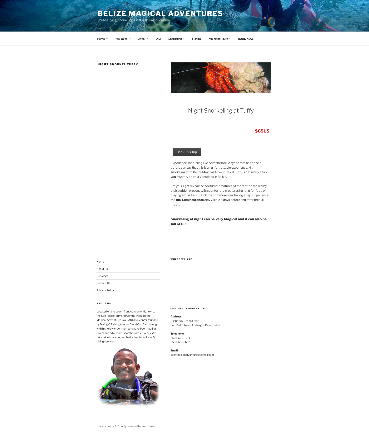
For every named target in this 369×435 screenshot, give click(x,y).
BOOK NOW (245, 38)
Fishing (196, 38)
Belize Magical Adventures (160, 13)
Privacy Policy (105, 290)
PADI (158, 38)
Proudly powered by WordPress (136, 426)
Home (101, 38)
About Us (102, 268)
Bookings (102, 276)
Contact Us (103, 283)
